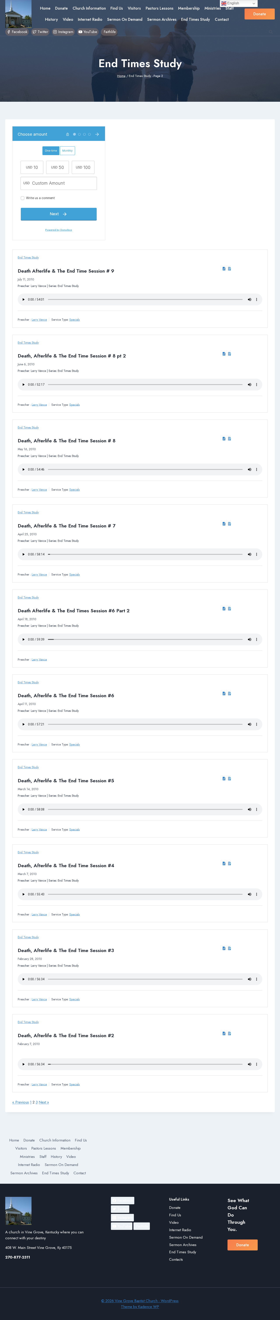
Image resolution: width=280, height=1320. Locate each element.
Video (68, 19)
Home (45, 8)
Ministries (213, 8)
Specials (74, 319)
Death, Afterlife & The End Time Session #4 (66, 865)
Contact (222, 19)
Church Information (89, 8)
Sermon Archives (162, 19)
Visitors (134, 8)
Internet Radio (90, 19)
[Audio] (223, 267)
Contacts (176, 1259)
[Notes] (228, 267)
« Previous (20, 1102)
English (232, 3)
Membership (189, 8)
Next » (44, 1102)
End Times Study (195, 19)
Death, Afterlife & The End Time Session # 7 (67, 525)
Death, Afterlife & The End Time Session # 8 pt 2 (72, 355)
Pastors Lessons (159, 8)
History (51, 19)
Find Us (116, 8)
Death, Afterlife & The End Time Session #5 (66, 780)
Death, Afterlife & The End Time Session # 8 (67, 440)
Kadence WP (148, 1306)
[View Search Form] (271, 32)
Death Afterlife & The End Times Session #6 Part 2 (74, 610)
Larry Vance (39, 319)
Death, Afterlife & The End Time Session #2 (66, 1035)
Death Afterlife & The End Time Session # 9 (66, 270)
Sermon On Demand (124, 19)
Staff (230, 8)
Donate (61, 8)
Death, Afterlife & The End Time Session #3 (66, 950)
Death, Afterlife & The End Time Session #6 (66, 695)
